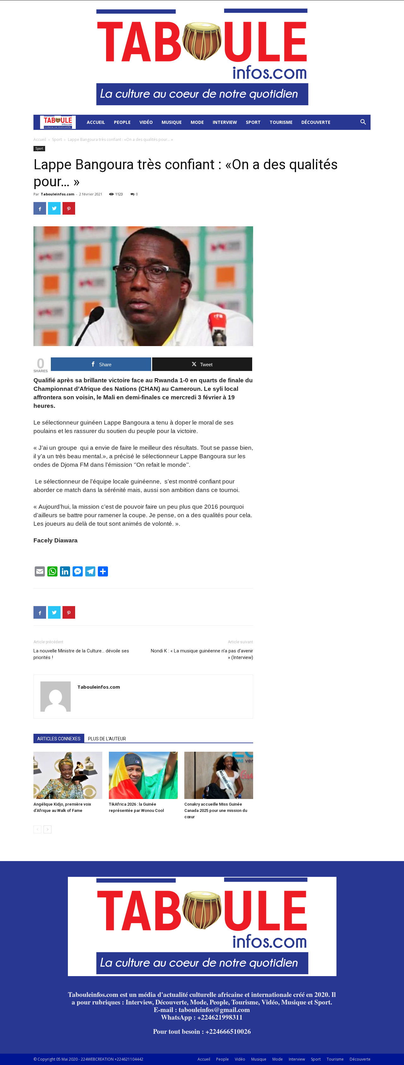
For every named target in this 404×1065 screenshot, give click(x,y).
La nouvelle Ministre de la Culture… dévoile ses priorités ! (81, 654)
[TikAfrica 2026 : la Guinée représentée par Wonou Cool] (143, 775)
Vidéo (146, 122)
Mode (197, 122)
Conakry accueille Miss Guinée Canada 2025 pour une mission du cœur (215, 810)
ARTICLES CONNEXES (58, 738)
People (122, 122)
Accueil (96, 122)
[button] (363, 123)
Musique (172, 122)
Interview (225, 122)
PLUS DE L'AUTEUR (107, 738)
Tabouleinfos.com (57, 194)
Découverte (315, 122)
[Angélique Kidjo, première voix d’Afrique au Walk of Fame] (67, 775)
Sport (253, 122)
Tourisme (281, 122)
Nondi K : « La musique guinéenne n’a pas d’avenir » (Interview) (202, 654)
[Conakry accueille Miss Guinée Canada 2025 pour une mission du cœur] (218, 775)
